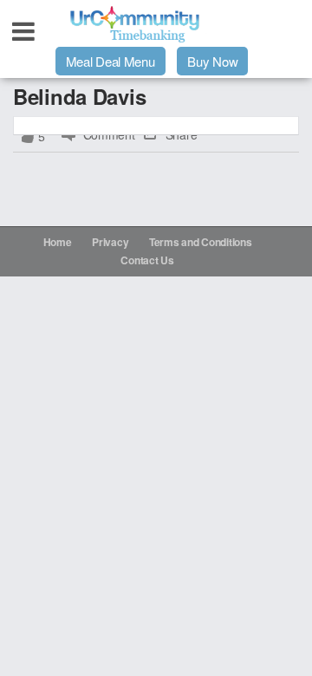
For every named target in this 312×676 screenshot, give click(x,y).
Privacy (110, 242)
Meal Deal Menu (110, 61)
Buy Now (212, 61)
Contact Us (146, 260)
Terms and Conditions (200, 242)
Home (57, 242)
